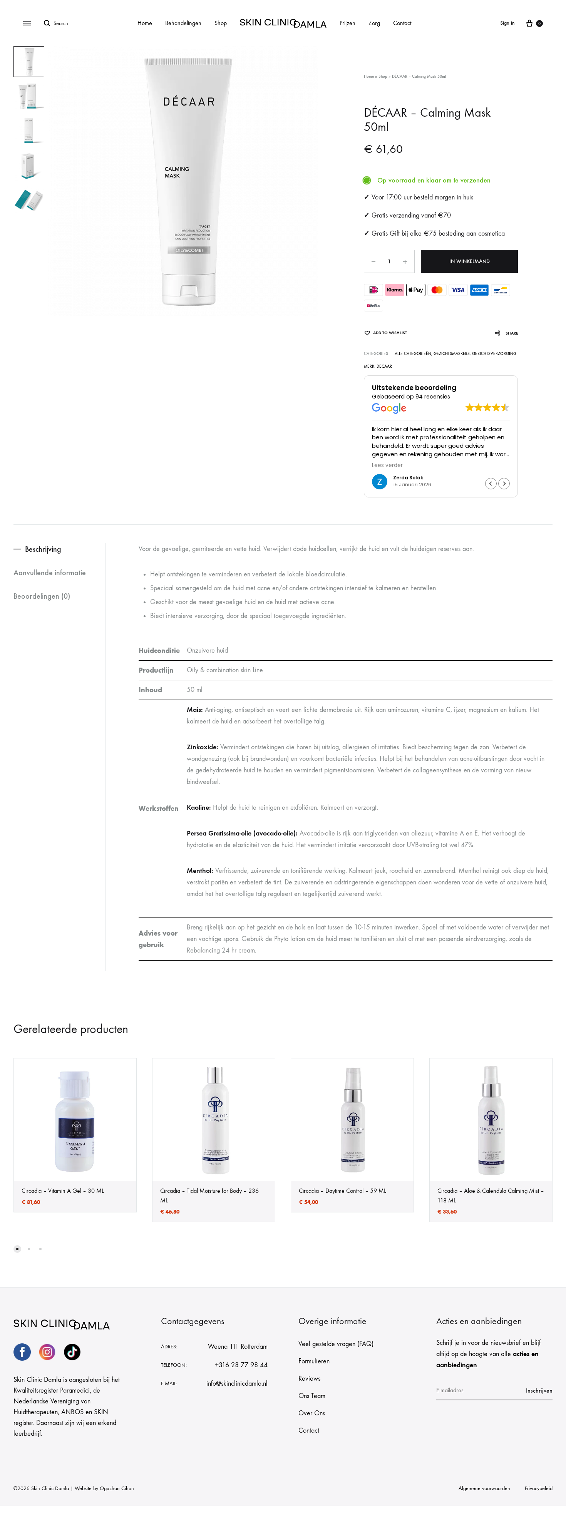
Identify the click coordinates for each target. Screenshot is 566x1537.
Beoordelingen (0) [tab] (41, 596)
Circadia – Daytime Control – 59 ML (342, 1190)
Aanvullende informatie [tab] (49, 572)
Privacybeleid (539, 1488)
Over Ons (311, 1413)
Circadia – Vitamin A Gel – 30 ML (63, 1190)
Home (144, 23)
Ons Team (311, 1396)
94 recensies (432, 396)
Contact (402, 23)
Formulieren (314, 1361)
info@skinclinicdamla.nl (237, 1384)
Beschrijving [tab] (43, 549)
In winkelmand (469, 261)
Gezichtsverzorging (494, 353)
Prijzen (347, 23)
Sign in (507, 23)
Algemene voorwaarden (484, 1488)
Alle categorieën (413, 353)
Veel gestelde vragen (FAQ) (335, 1344)
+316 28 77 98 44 (241, 1365)
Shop (220, 23)
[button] (504, 483)
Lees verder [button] (387, 465)
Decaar (384, 366)
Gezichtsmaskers (452, 353)
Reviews (309, 1379)
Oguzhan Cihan (117, 1488)
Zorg (374, 23)
